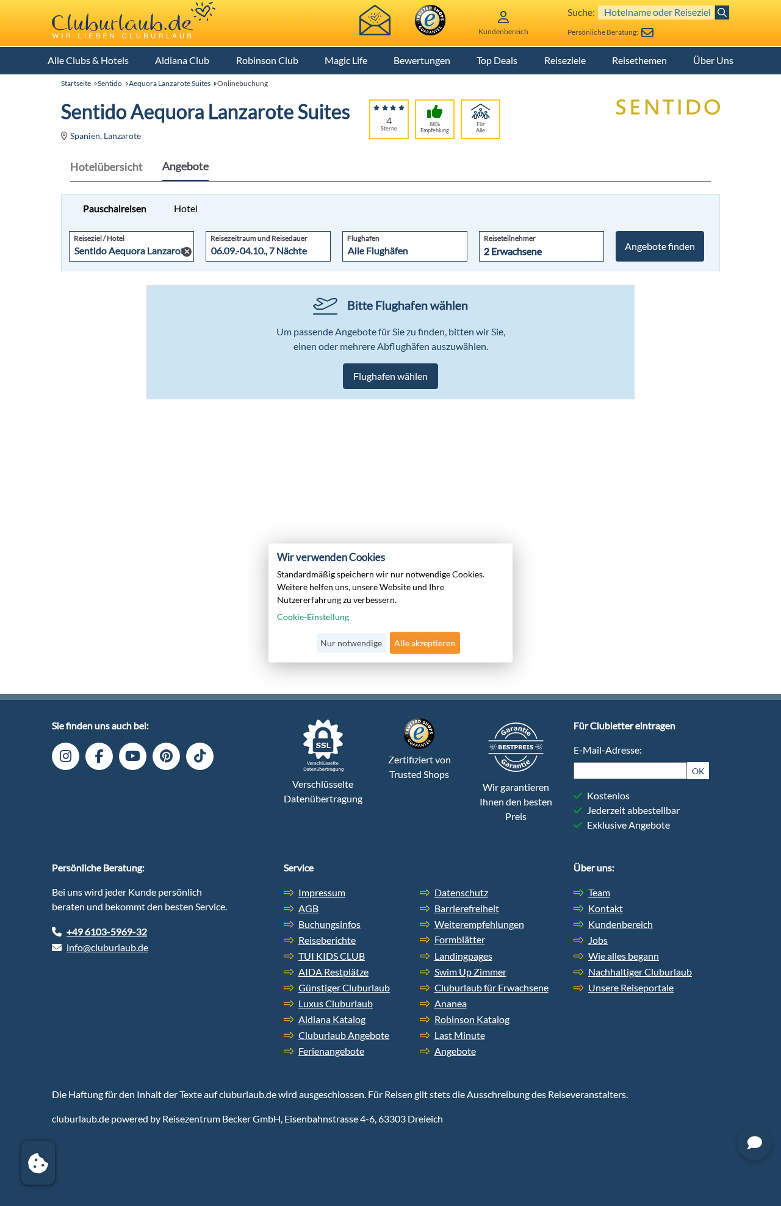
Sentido (110, 83)
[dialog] (390, 602)
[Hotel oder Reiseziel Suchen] (722, 12)
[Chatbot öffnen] (754, 1143)
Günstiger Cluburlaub (344, 987)
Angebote (185, 166)
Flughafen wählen (390, 376)
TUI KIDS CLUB (331, 956)
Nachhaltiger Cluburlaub (640, 971)
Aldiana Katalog (331, 1019)
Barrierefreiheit (466, 908)
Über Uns (713, 60)
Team (599, 892)
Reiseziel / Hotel (99, 238)
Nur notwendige (351, 643)
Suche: (581, 12)
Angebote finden (660, 246)
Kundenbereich (620, 924)
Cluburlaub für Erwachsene (491, 987)
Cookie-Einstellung (313, 617)
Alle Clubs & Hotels (88, 60)
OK (698, 771)
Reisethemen (639, 60)
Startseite (76, 83)
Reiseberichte (327, 940)
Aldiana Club (182, 60)
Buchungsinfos (329, 924)
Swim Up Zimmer (470, 971)
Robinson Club (267, 60)
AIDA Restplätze (333, 971)
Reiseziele (565, 60)
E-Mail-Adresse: (608, 749)
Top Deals (497, 60)
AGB (308, 908)
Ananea (450, 1003)
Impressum (321, 892)
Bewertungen (422, 60)
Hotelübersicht (106, 166)
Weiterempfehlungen (479, 924)
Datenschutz (461, 892)
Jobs (598, 940)
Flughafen (363, 238)
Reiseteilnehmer (510, 238)
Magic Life (346, 60)
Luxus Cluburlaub (335, 1003)
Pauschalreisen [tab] (114, 208)
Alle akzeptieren (424, 643)
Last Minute (459, 1035)
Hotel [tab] (186, 208)
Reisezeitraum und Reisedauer (259, 238)
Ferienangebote (331, 1051)
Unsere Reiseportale (631, 987)
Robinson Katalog (471, 1019)
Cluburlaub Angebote (343, 1035)
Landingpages (463, 956)
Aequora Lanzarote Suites (170, 83)
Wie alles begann (623, 956)
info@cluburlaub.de (107, 947)
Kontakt (605, 908)
